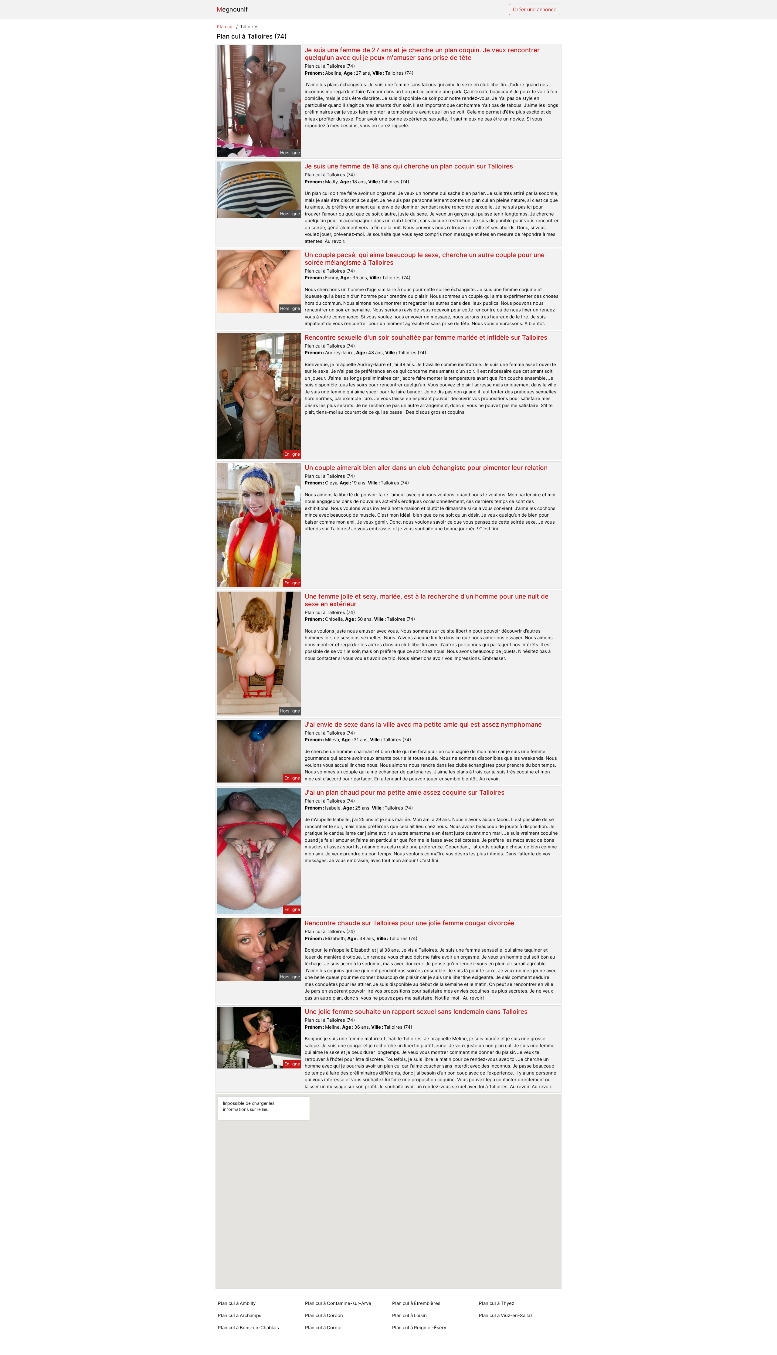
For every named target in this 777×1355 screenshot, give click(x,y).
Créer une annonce (534, 9)
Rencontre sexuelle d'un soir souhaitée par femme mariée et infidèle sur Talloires (426, 337)
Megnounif (232, 9)
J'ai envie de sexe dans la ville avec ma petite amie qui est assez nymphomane (423, 724)
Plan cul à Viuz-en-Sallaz (506, 1315)
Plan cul (225, 26)
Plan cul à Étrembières (416, 1303)
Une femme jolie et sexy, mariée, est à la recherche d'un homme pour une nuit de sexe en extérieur (426, 600)
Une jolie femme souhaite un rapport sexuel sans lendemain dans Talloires (416, 1011)
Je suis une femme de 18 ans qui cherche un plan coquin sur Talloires (409, 166)
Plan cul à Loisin (409, 1315)
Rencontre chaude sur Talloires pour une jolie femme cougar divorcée (409, 923)
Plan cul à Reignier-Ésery (419, 1327)
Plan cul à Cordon (324, 1315)
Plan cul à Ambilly (237, 1303)
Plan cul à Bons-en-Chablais (248, 1327)
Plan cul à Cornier (324, 1327)
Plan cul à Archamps (239, 1315)
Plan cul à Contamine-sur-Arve (338, 1303)
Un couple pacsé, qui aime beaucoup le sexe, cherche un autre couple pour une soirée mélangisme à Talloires (425, 258)
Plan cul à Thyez (496, 1303)
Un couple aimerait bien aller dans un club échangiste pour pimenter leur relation (426, 467)
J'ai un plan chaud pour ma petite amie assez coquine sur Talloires (404, 792)
